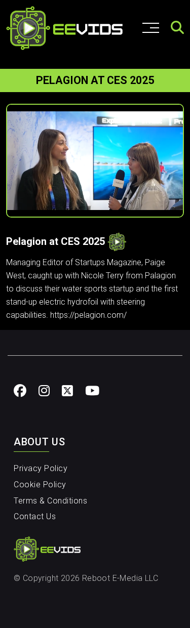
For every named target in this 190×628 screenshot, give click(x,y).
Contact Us (35, 516)
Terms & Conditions (50, 501)
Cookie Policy (40, 484)
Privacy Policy (40, 468)
